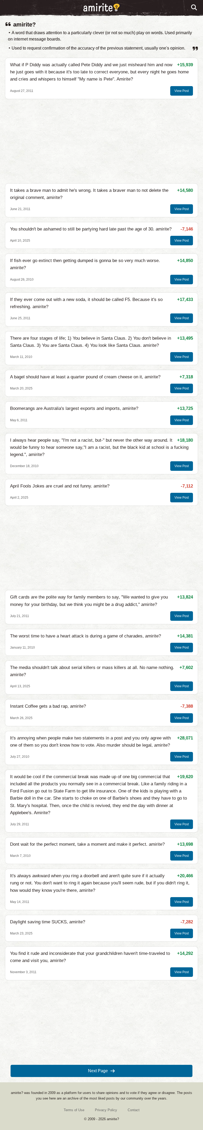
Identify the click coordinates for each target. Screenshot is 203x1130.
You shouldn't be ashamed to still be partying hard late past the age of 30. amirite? (91, 229)
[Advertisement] (101, 141)
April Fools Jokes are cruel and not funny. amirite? (59, 486)
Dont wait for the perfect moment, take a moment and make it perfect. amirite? (87, 844)
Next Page (98, 1071)
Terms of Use (74, 1110)
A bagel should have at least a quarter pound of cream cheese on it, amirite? (85, 376)
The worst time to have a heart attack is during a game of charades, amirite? (85, 636)
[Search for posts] (194, 7)
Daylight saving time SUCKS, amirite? (47, 921)
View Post (181, 91)
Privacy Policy (106, 1110)
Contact (134, 1110)
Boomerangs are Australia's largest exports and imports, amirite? (74, 408)
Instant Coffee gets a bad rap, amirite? (48, 706)
